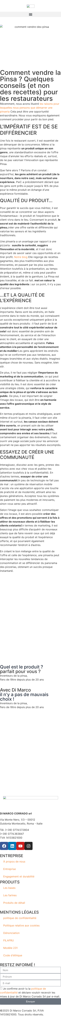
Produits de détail (14, 902)
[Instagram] (28, 846)
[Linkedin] (12, 846)
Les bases (9, 887)
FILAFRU (8, 940)
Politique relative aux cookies (21, 925)
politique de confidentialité (19, 918)
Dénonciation (11, 933)
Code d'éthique (12, 955)
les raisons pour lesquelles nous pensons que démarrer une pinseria (29, 107)
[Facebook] (4, 846)
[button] (30, 14)
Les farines (10, 895)
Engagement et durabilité (18, 876)
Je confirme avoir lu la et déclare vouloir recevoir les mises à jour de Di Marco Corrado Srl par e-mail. (30, 992)
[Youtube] (20, 846)
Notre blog (20, 257)
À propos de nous (14, 861)
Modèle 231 (10, 947)
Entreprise (9, 869)
